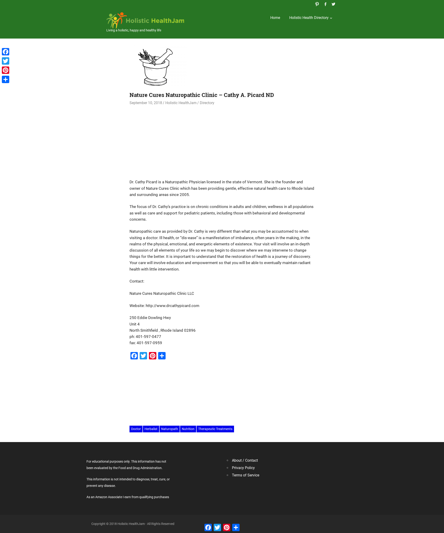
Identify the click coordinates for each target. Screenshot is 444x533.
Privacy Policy (243, 468)
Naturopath (169, 429)
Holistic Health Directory (309, 17)
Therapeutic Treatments (215, 429)
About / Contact (245, 460)
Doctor (136, 429)
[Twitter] (5, 61)
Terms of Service (245, 475)
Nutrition (188, 429)
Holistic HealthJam (181, 103)
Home (275, 17)
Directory (207, 103)
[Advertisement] (222, 140)
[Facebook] (5, 51)
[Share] (5, 79)
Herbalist (151, 429)
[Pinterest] (5, 70)
